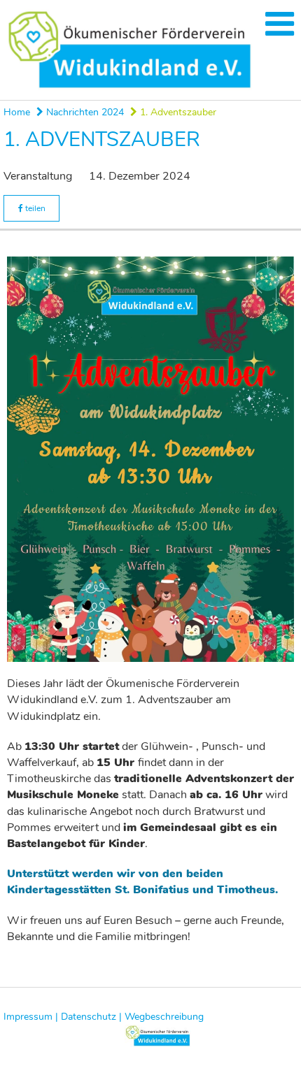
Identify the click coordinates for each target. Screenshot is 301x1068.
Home (17, 112)
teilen (34, 208)
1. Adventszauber (176, 112)
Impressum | (31, 1016)
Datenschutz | (91, 1016)
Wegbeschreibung (164, 1016)
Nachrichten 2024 (83, 112)
